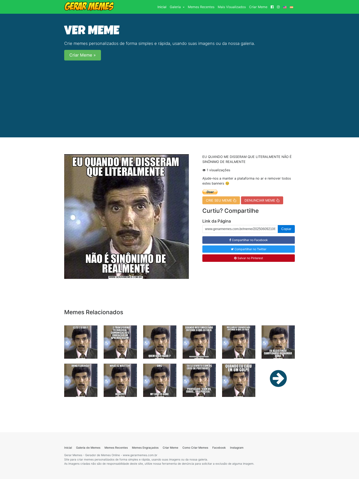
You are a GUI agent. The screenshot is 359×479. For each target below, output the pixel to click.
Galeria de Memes (88, 447)
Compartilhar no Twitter (250, 249)
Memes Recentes (201, 7)
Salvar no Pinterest (250, 258)
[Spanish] (291, 7)
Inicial (162, 7)
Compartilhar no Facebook (249, 240)
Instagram (236, 447)
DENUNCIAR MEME (260, 200)
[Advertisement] (179, 93)
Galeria (176, 7)
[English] (285, 7)
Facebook (219, 447)
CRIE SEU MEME (219, 200)
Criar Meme (258, 7)
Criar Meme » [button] (82, 55)
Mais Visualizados (232, 7)
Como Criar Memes (195, 447)
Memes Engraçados (145, 447)
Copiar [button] (286, 229)
